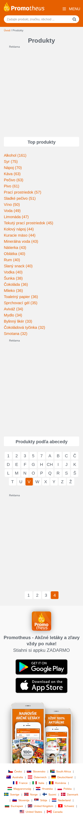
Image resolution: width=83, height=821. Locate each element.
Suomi (52, 794)
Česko (18, 771)
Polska (68, 788)
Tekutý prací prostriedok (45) (28, 223)
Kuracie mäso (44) (20, 235)
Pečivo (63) (13, 180)
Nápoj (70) (13, 168)
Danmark (72, 794)
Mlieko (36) (13, 290)
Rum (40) (12, 260)
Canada (58, 811)
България (17, 806)
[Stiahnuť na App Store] (41, 685)
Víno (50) (12, 204)
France (23, 783)
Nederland (64, 800)
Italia (41, 783)
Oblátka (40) (14, 254)
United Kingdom (43, 806)
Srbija (43, 800)
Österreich (40, 777)
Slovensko (39, 771)
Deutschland (65, 777)
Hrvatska (47, 788)
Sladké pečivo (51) (20, 198)
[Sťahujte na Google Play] (41, 666)
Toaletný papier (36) (21, 297)
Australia (17, 777)
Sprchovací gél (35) (20, 303)
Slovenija (23, 800)
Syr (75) (11, 161)
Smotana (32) (15, 333)
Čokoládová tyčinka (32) (24, 327)
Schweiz (69, 806)
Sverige (14, 794)
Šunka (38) (13, 278)
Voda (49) (12, 211)
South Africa (63, 771)
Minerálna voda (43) (21, 241)
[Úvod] (24, 6)
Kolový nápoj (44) (19, 229)
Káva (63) (12, 174)
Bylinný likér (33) (18, 321)
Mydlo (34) (13, 315)
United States (34, 811)
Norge (34, 794)
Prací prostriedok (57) (22, 192)
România (60, 783)
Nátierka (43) (15, 247)
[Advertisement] (41, 90)
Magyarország (22, 788)
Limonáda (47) (16, 217)
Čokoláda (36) (16, 284)
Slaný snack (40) (18, 266)
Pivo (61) (11, 186)
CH (50, 464)
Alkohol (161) (15, 155)
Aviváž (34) (13, 309)
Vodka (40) (13, 272)
